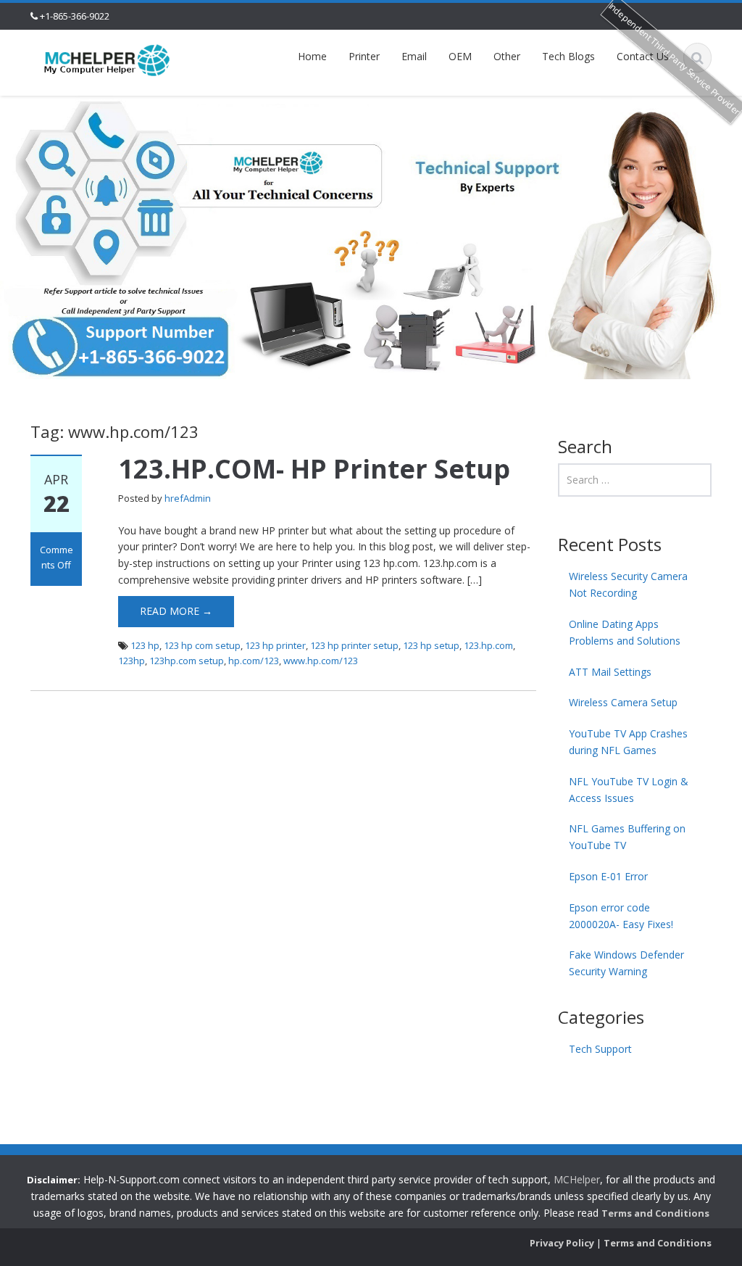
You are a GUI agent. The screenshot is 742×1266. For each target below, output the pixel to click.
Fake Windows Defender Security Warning (626, 963)
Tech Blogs (568, 56)
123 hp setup (431, 645)
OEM (460, 56)
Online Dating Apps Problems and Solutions (624, 632)
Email (414, 56)
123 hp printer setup (354, 645)
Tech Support (600, 1049)
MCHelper (577, 1179)
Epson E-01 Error (608, 876)
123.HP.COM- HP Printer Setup (314, 469)
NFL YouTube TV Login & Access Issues (628, 789)
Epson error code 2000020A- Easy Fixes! (621, 916)
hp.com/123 (253, 660)
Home (312, 56)
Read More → (176, 611)
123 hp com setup (202, 645)
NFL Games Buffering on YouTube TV (627, 837)
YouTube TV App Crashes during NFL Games (628, 742)
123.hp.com (488, 645)
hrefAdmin (187, 498)
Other (506, 56)
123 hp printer (275, 645)
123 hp (144, 645)
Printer (364, 56)
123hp (131, 660)
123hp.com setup (186, 660)
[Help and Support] (107, 59)
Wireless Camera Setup (623, 702)
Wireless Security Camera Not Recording (628, 584)
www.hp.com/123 (320, 660)
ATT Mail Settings (610, 672)
